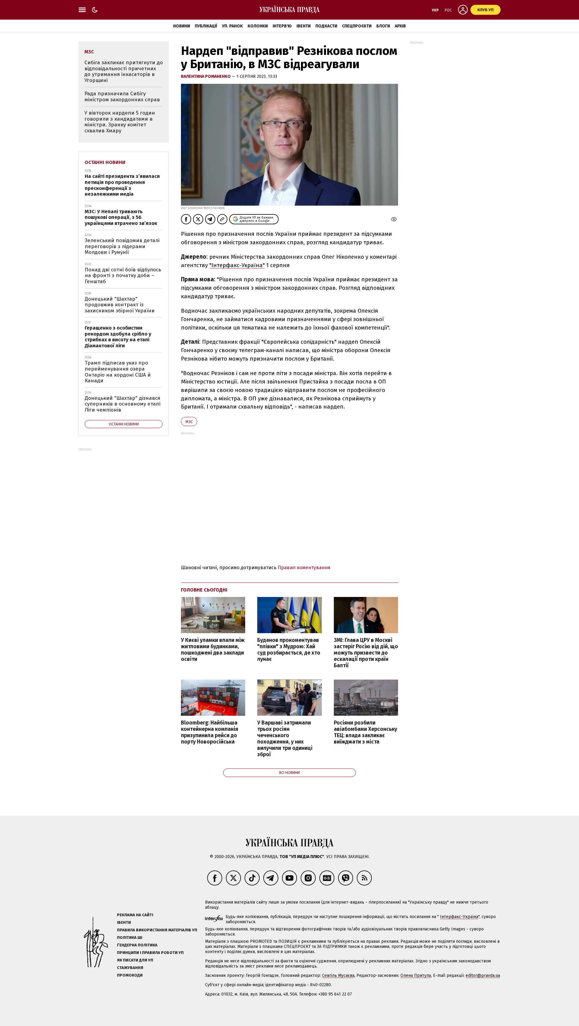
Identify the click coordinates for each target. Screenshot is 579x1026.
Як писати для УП (135, 960)
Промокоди (130, 975)
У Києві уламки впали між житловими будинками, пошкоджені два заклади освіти (213, 649)
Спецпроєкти (357, 26)
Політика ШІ (129, 937)
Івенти (303, 26)
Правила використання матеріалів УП (157, 930)
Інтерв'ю (282, 26)
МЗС (189, 421)
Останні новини (105, 162)
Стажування (130, 967)
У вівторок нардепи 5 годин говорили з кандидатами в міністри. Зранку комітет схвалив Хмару (119, 122)
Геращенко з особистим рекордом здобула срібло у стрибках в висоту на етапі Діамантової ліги (118, 337)
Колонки (258, 26)
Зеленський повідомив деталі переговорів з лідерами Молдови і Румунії (122, 246)
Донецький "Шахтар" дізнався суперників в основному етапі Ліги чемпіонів (122, 404)
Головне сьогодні (204, 590)
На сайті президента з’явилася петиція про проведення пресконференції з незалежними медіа (122, 185)
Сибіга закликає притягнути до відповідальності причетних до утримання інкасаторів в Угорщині (123, 71)
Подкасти (326, 26)
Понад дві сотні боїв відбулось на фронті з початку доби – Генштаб (123, 276)
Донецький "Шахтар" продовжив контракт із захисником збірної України (120, 305)
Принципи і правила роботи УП (150, 952)
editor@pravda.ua (483, 975)
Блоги (383, 26)
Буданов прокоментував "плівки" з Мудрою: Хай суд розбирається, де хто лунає (288, 649)
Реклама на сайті (135, 915)
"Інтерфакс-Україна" (237, 265)
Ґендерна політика (137, 945)
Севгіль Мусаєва (338, 975)
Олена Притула (415, 975)
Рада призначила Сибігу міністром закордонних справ (122, 96)
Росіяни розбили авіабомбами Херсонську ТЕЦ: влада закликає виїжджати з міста (365, 732)
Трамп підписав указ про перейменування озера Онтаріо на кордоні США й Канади (118, 372)
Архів (400, 26)
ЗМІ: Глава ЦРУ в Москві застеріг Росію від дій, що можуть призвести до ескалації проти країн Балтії (366, 653)
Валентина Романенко (206, 76)
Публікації (206, 26)
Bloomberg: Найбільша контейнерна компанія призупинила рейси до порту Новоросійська (209, 732)
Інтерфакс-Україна (459, 916)
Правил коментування (304, 567)
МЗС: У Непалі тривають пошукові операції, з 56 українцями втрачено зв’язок (121, 217)
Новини (181, 26)
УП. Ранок (232, 26)
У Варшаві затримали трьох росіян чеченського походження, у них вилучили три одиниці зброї (284, 739)
